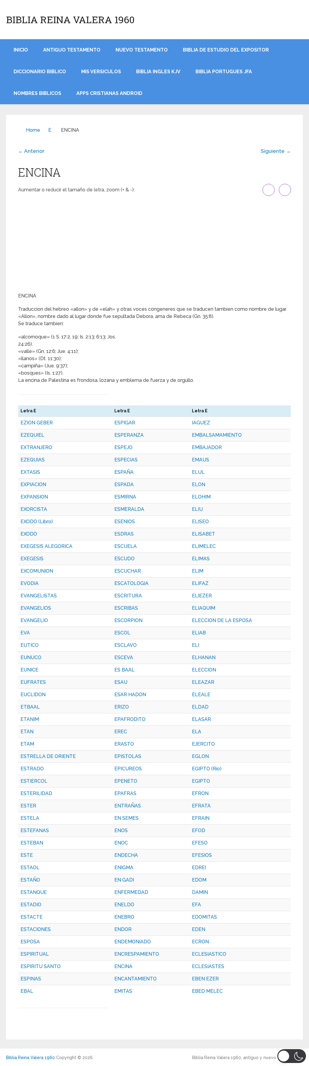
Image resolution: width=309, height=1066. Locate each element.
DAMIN (200, 892)
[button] (291, 1056)
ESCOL (122, 633)
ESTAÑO (30, 880)
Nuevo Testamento (142, 50)
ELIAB (199, 633)
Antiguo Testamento (71, 50)
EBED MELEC (207, 991)
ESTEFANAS (35, 830)
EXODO (29, 534)
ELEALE (201, 694)
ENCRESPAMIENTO (136, 954)
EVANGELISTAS (39, 596)
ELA (196, 731)
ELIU (197, 509)
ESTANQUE (34, 892)
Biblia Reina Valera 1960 (70, 19)
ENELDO (124, 904)
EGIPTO (201, 781)
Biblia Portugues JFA (224, 71)
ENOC (121, 843)
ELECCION (204, 670)
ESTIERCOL (34, 781)
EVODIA (30, 583)
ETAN (27, 731)
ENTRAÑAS (127, 806)
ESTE (27, 855)
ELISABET (203, 534)
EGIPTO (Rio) (206, 769)
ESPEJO (123, 447)
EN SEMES (126, 818)
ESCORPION (128, 620)
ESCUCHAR (127, 571)
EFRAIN (200, 818)
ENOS (121, 830)
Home (33, 130)
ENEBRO (124, 917)
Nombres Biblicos (37, 93)
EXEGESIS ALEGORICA (46, 546)
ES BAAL (124, 670)
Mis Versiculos (101, 71)
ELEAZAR (203, 682)
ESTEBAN (32, 843)
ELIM (197, 571)
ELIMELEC (204, 546)
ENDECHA (126, 855)
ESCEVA (123, 657)
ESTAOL (30, 867)
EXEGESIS (32, 558)
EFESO (200, 843)
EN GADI (124, 880)
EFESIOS (202, 855)
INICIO (21, 50)
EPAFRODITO (129, 719)
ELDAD (200, 707)
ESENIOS (124, 521)
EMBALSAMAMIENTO (217, 435)
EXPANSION (34, 497)
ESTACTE (32, 917)
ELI (195, 645)
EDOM (199, 880)
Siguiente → (276, 151)
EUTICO (30, 645)
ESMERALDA (129, 509)
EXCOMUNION (37, 571)
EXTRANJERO (36, 447)
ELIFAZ (200, 583)
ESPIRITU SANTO (41, 966)
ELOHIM (201, 497)
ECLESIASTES (208, 966)
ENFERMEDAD (131, 892)
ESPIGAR (124, 423)
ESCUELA (125, 546)
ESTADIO (31, 904)
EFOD (198, 830)
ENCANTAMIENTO (135, 979)
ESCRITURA (128, 596)
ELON (198, 484)
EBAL (27, 991)
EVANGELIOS (36, 608)
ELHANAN (203, 657)
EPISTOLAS (127, 756)
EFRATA (201, 806)
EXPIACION (33, 484)
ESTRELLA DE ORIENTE (48, 756)
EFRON (200, 793)
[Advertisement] (154, 244)
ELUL (198, 472)
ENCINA (123, 966)
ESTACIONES (36, 929)
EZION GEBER (37, 423)
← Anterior (31, 151)
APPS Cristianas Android (109, 93)
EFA (196, 904)
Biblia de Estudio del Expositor (226, 50)
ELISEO (200, 521)
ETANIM (30, 719)
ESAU (120, 682)
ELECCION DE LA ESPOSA (222, 620)
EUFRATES (33, 682)
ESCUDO (124, 558)
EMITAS (123, 991)
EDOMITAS (204, 917)
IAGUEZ (201, 423)
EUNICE (29, 670)
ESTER (28, 806)
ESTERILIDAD (36, 793)
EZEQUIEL (32, 435)
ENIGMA (123, 867)
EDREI (199, 867)
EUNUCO (31, 657)
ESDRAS (124, 534)
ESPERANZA (129, 435)
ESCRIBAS (126, 608)
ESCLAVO (125, 645)
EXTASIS (30, 472)
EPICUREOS (128, 769)
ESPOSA (30, 942)
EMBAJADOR (207, 447)
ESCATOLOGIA (131, 583)
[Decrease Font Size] (285, 190)
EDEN (198, 929)
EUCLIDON (33, 694)
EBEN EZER (205, 979)
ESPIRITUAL (35, 954)
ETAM (27, 744)
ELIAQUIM (203, 608)
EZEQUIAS (33, 460)
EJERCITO (203, 744)
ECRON (200, 942)
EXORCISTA (34, 509)
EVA (25, 633)
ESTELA (30, 818)
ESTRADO (32, 769)
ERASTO (124, 744)
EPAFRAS (125, 793)
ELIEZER (202, 596)
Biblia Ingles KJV (158, 71)
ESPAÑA (124, 472)
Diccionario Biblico (40, 71)
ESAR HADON (130, 694)
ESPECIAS (126, 460)
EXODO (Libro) (37, 521)
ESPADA (124, 484)
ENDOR (123, 929)
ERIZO (121, 707)
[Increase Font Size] (269, 190)
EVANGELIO (34, 620)
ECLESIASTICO (209, 954)
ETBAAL (30, 707)
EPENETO (125, 781)
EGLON (200, 756)
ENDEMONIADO (132, 942)
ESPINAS (31, 979)
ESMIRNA (125, 497)
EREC (120, 731)
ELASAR (201, 719)
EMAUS (200, 460)
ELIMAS (201, 558)
